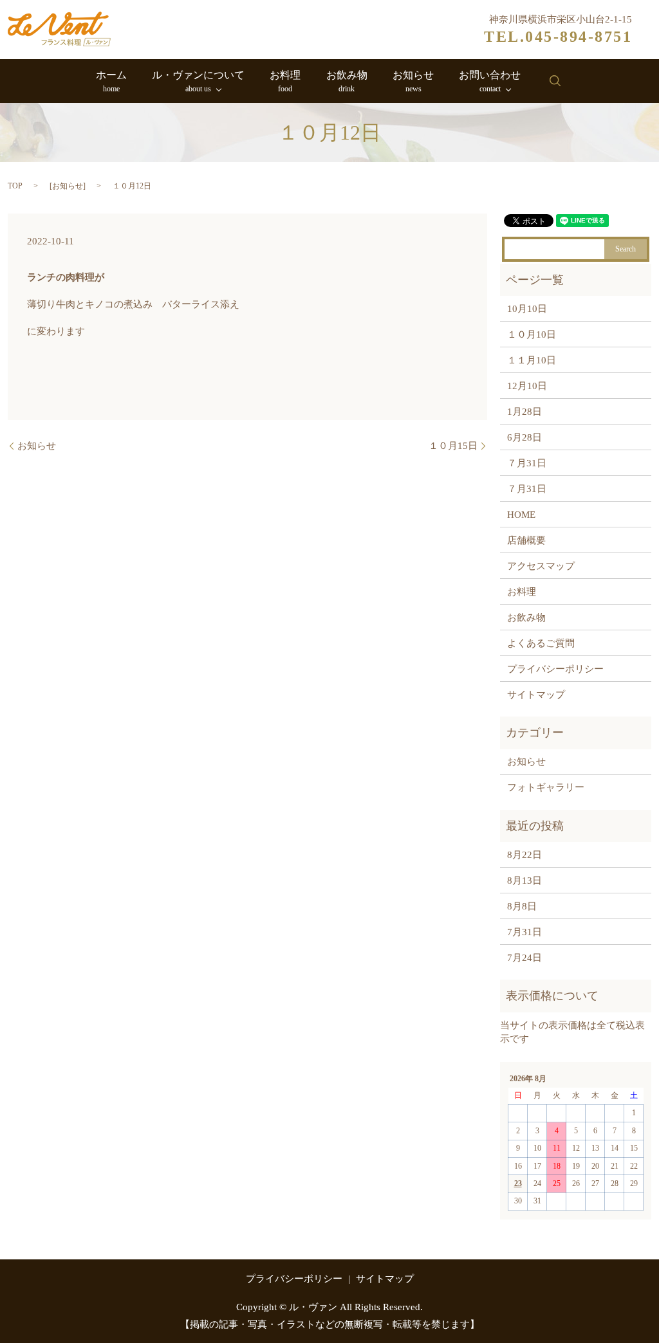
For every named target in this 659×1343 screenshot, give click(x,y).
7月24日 (524, 958)
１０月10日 (531, 334)
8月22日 (524, 855)
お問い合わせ (490, 81)
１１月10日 (531, 360)
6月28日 (524, 437)
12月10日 (527, 386)
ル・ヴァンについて (198, 81)
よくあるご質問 (541, 643)
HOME (521, 514)
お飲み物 (346, 81)
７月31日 (526, 463)
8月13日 (524, 880)
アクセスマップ (541, 566)
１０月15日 (453, 446)
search (554, 81)
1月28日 (524, 412)
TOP (15, 185)
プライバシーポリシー (555, 669)
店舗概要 (526, 540)
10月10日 (527, 309)
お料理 (285, 81)
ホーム (111, 81)
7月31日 (524, 932)
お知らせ (413, 81)
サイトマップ (536, 695)
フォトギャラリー (545, 787)
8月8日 (522, 906)
